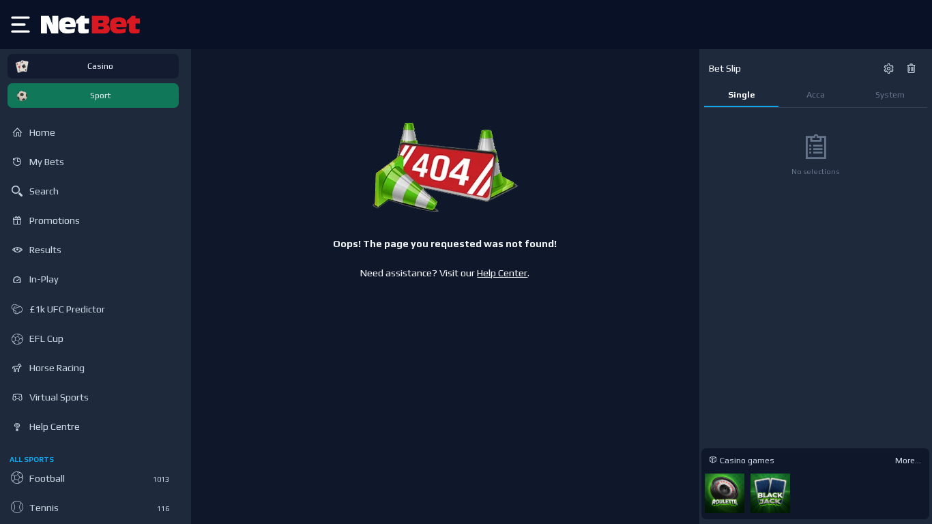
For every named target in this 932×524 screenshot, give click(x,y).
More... (908, 460)
